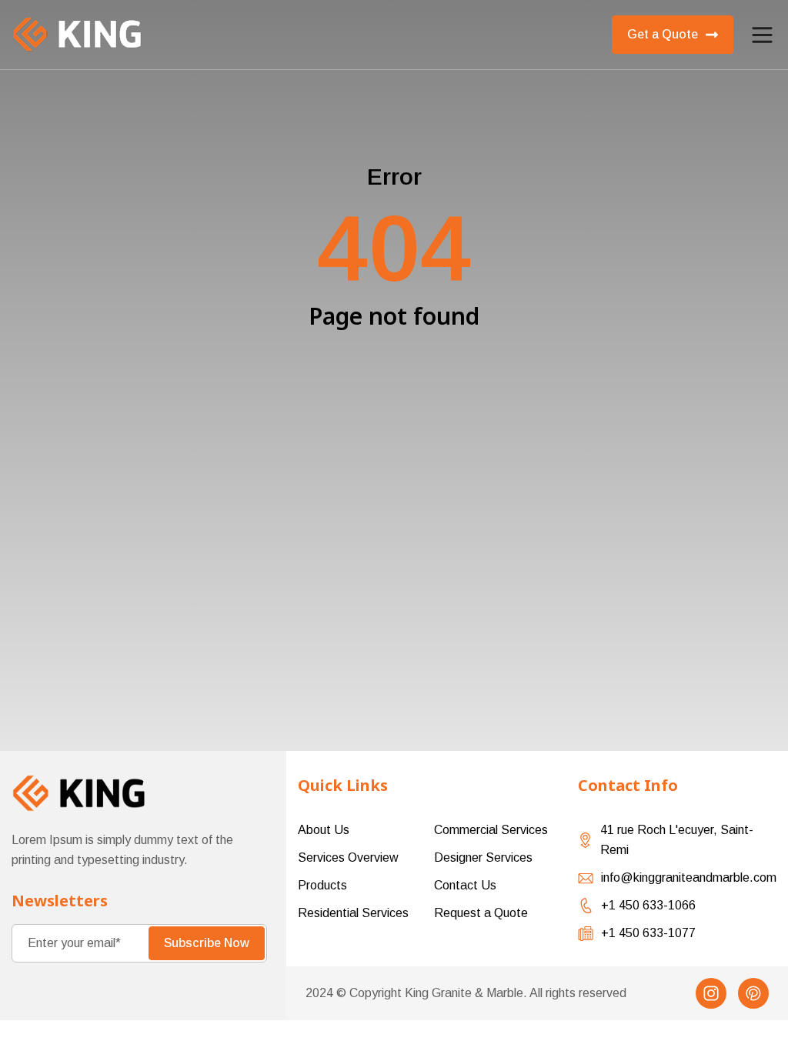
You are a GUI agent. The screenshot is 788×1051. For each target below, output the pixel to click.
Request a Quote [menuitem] (481, 912)
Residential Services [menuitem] (353, 912)
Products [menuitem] (322, 885)
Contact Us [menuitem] (465, 885)
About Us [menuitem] (323, 829)
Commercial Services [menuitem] (491, 829)
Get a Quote (662, 34)
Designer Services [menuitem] (483, 857)
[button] (762, 35)
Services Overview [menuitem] (348, 857)
